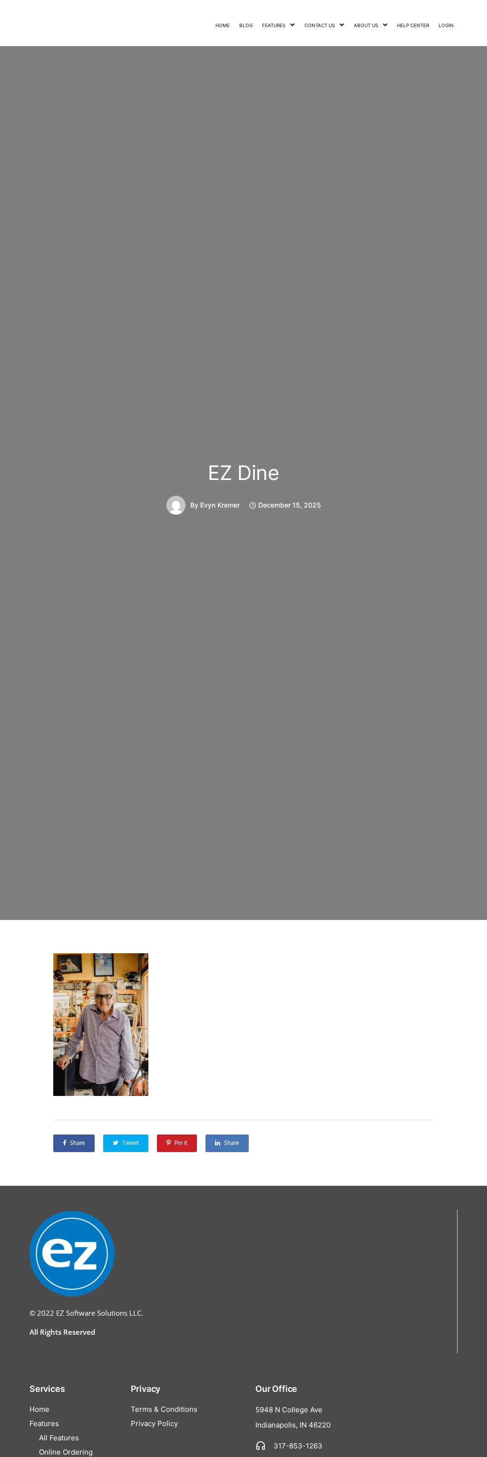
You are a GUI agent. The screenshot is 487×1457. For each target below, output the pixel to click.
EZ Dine (243, 472)
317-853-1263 (297, 1445)
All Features (59, 1437)
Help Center (413, 25)
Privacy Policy (154, 1423)
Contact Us (319, 25)
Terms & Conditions (164, 1409)
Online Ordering (66, 1452)
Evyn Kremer (220, 505)
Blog (246, 25)
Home (222, 25)
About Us (366, 25)
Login (446, 25)
